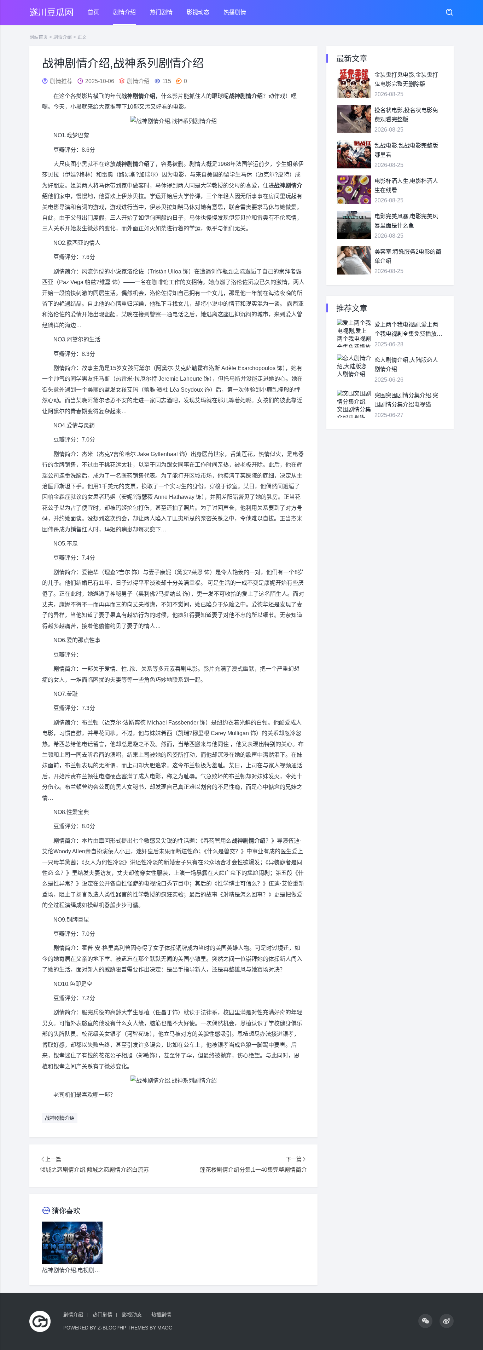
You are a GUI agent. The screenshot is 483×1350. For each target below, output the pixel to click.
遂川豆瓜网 (51, 12)
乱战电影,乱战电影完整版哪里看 (406, 150)
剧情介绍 (124, 12)
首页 (93, 12)
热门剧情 (161, 12)
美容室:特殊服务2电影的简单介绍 (407, 256)
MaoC (164, 1328)
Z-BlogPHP (112, 1328)
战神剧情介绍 (60, 1118)
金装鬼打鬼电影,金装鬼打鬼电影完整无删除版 (406, 79)
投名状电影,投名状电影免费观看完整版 (406, 114)
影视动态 (198, 12)
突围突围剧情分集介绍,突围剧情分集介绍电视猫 (406, 400)
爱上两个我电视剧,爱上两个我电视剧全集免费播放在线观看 (408, 330)
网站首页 (38, 37)
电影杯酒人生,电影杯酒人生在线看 (406, 185)
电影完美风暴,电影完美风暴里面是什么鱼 (406, 221)
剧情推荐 (61, 81)
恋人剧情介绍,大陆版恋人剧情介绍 (406, 364)
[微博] (447, 1321)
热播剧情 (234, 12)
